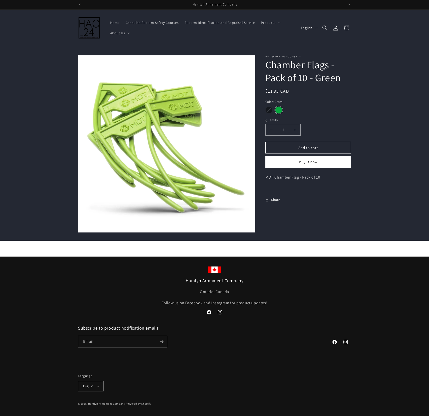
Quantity (271, 120)
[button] (270, 22)
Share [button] (275, 199)
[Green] (278, 110)
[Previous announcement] (79, 4)
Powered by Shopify (138, 403)
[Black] (268, 110)
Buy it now (308, 161)
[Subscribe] (161, 341)
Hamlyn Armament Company (106, 403)
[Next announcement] (349, 4)
